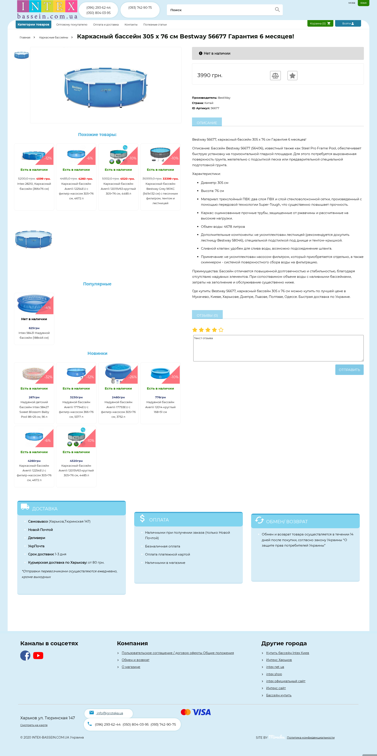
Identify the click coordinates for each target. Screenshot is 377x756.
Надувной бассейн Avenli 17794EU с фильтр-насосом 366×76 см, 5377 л (76, 409)
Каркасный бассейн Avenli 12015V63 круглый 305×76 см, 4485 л (118, 188)
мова (351, 2)
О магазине (131, 667)
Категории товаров (33, 24)
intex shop (274, 674)
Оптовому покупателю (72, 24)
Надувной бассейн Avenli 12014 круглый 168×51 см (160, 406)
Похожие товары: (97, 134)
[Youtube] (39, 659)
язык (363, 2)
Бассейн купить (278, 695)
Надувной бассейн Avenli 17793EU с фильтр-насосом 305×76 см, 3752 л (118, 409)
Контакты (131, 24)
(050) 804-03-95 (98, 13)
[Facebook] (26, 659)
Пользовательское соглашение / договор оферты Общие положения (178, 653)
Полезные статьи (155, 24)
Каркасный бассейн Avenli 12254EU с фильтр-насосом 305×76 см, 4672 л (76, 191)
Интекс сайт (276, 688)
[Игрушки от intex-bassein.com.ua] (47, 19)
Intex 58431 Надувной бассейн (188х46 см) (34, 335)
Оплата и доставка (106, 24)
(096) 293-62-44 (98, 8)
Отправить (349, 370)
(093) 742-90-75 (140, 8)
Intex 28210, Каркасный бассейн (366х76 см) (34, 186)
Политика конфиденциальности (311, 737)
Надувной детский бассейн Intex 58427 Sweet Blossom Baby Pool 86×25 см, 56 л (34, 409)
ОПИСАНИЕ (207, 123)
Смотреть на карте (34, 725)
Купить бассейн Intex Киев (287, 653)
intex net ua (275, 667)
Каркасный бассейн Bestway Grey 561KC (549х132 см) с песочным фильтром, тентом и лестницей (160, 193)
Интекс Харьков (279, 660)
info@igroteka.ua (110, 713)
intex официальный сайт (285, 681)
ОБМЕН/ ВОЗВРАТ (287, 521)
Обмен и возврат (135, 660)
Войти (346, 23)
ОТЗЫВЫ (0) (207, 315)
